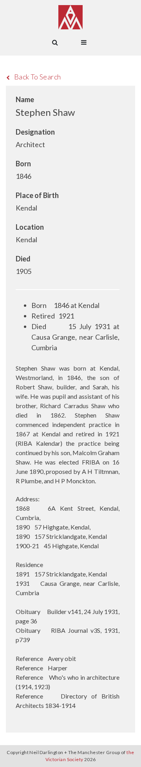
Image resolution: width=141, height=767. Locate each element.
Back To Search (37, 76)
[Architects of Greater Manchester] (70, 17)
